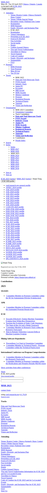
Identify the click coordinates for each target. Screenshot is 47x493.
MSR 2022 (15, 160)
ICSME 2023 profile (13, 241)
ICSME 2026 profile (13, 244)
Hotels (13, 45)
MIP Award (19, 90)
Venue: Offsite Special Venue (22, 19)
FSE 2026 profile (12, 220)
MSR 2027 (15, 149)
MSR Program (16, 67)
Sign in (8, 173)
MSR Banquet (16, 26)
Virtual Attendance (18, 34)
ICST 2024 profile (13, 246)
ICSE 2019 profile (13, 224)
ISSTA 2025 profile (13, 248)
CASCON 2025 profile (15, 207)
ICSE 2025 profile (8, 181)
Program (9, 65)
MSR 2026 (15, 151)
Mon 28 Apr (15, 71)
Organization (11, 108)
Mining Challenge (22, 95)
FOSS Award (20, 82)
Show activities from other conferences (15, 368)
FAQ (12, 62)
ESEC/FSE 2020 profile (15, 209)
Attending (9, 13)
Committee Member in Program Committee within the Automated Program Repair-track (25, 308)
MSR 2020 (15, 164)
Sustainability (16, 60)
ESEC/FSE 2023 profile (15, 216)
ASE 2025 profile (12, 203)
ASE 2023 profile (12, 198)
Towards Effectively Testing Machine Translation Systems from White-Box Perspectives (24, 320)
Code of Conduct (17, 56)
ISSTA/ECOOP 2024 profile (17, 250)
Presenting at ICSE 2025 (20, 37)
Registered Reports (22, 99)
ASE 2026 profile (12, 205)
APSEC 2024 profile (14, 188)
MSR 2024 (15, 156)
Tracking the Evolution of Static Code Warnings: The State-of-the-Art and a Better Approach (24, 324)
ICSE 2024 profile (13, 235)
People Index (20, 140)
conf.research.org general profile (18, 185)
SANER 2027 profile (14, 256)
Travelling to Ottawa (18, 52)
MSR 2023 (15, 158)
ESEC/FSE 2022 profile (15, 213)
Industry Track (21, 84)
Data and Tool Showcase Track (27, 80)
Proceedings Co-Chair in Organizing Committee (24, 343)
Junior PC (19, 86)
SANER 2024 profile (14, 252)
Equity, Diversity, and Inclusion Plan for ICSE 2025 (20, 484)
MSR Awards (20, 93)
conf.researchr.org (12, 395)
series (13, 179)
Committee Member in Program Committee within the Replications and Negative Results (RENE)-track (26, 362)
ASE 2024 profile (12, 200)
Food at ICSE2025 (18, 39)
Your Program (16, 69)
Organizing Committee (24, 112)
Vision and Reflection (23, 106)
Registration (15, 24)
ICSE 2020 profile (13, 226)
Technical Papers (21, 101)
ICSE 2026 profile (13, 237)
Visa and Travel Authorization (22, 49)
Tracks (8, 75)
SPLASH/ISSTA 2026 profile (17, 259)
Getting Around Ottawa (20, 47)
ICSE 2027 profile (13, 239)
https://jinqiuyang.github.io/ (25, 277)
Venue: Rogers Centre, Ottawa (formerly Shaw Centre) (22, 441)
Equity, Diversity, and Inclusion (23, 58)
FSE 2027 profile (12, 222)
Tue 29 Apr (15, 73)
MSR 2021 (15, 162)
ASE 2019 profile (12, 190)
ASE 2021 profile (12, 194)
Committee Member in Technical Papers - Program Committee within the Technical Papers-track (25, 346)
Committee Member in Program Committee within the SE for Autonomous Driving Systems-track (25, 297)
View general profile (7, 376)
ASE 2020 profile (12, 192)
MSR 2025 (21, 179)
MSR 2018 (15, 168)
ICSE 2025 (17, 6)
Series (13, 147)
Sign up (9, 175)
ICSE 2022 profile (13, 231)
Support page (5, 397)
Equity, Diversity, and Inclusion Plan (24, 28)
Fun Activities (16, 41)
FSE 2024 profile (12, 218)
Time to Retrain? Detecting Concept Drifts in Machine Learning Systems (23, 333)
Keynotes (19, 88)
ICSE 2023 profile (13, 233)
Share (3, 372)
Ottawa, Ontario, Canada (32, 4)
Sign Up (4, 491)
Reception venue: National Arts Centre (25, 21)
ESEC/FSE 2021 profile (15, 211)
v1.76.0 (23, 395)
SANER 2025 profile (14, 254)
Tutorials (18, 103)
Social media (15, 43)
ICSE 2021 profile (13, 228)
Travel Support (16, 54)
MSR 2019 (15, 166)
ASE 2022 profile (12, 196)
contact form (5, 390)
